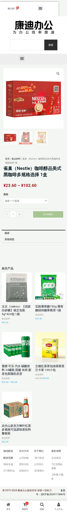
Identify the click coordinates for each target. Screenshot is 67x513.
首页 (7, 158)
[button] (40, 8)
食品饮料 (16, 158)
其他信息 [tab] (9, 239)
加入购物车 (48, 214)
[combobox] (27, 45)
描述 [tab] (7, 233)
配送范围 (8, 457)
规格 (5, 194)
